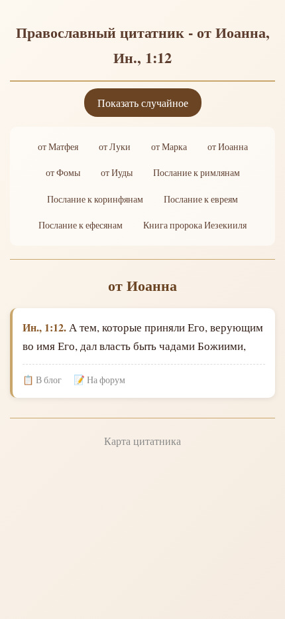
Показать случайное (142, 103)
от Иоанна (227, 147)
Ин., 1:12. (44, 327)
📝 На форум (99, 380)
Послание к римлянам (196, 173)
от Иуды (117, 173)
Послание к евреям (201, 199)
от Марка (169, 147)
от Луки (115, 147)
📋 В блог (42, 380)
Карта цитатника (142, 441)
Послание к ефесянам (80, 225)
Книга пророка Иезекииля (195, 225)
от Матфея (58, 147)
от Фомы (63, 173)
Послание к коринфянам (95, 199)
